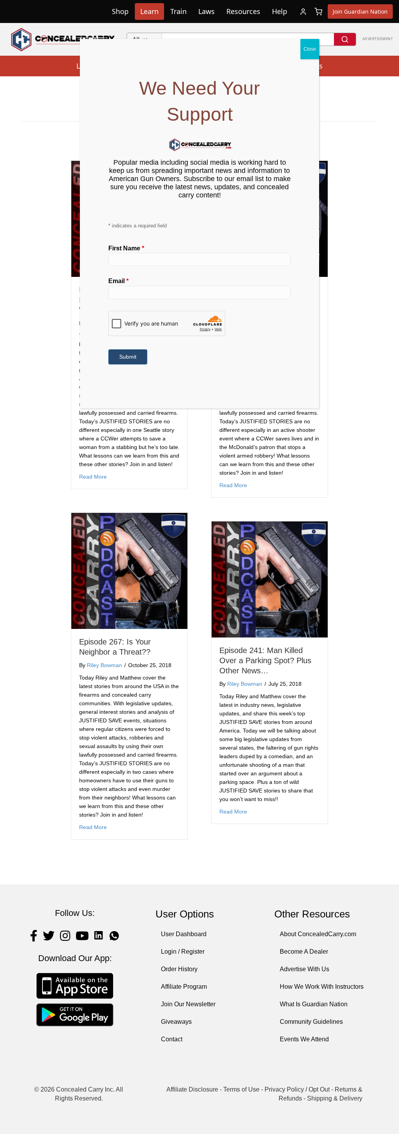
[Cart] (318, 11)
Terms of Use (241, 1089)
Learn (149, 11)
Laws (206, 11)
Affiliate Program (184, 986)
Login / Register (183, 951)
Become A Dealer (304, 951)
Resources (243, 11)
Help (279, 11)
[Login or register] (303, 11)
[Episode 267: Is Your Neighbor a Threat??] (129, 570)
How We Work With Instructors (322, 986)
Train (178, 11)
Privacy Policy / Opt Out (297, 1089)
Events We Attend (304, 1039)
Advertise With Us (304, 969)
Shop (120, 11)
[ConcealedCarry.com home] (63, 39)
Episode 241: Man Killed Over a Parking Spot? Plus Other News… (265, 660)
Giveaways (176, 1021)
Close (310, 49)
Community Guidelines (311, 1021)
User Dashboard (184, 934)
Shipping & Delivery (334, 1098)
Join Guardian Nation (360, 11)
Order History (179, 969)
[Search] (345, 39)
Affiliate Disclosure (192, 1089)
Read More (93, 476)
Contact (171, 1039)
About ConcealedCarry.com (318, 934)
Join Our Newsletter (188, 1004)
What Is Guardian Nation (314, 1004)
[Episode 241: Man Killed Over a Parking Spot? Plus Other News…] (270, 579)
